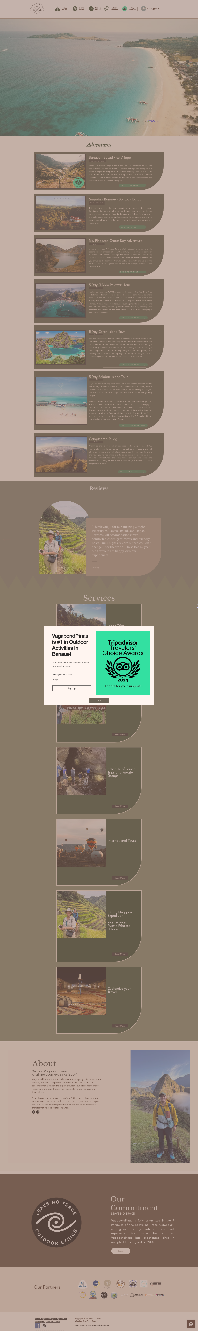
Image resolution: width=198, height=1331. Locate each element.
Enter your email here (62, 675)
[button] (99, 700)
